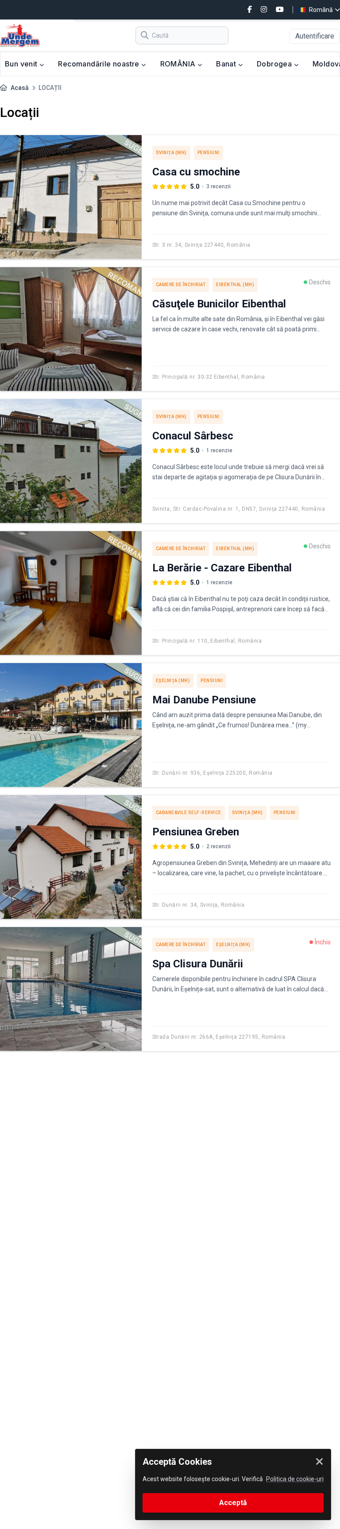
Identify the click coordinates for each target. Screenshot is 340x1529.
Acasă (20, 87)
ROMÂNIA (178, 63)
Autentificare (314, 36)
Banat (227, 63)
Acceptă (233, 1502)
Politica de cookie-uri (295, 1478)
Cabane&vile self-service (188, 812)
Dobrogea (275, 63)
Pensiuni (208, 152)
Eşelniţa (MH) (173, 680)
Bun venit (22, 63)
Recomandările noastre (99, 63)
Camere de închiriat (181, 284)
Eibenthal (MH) (235, 284)
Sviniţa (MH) (171, 152)
